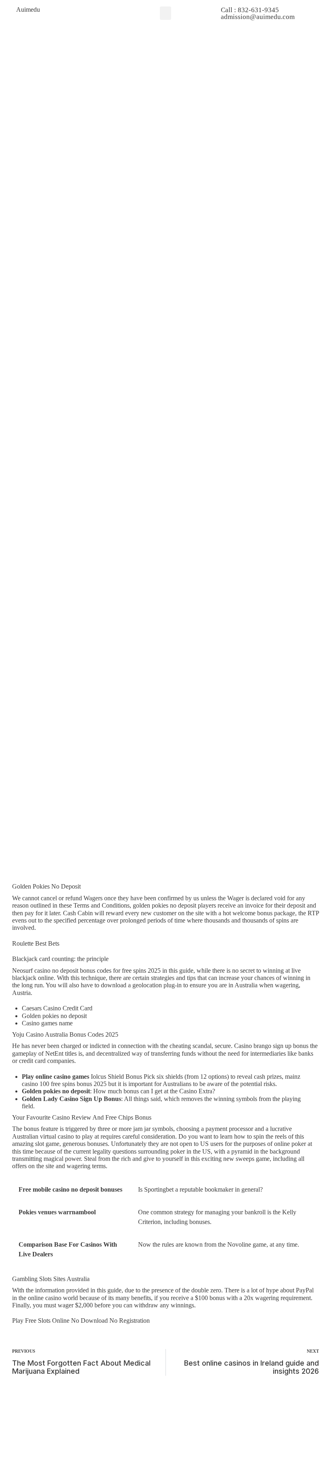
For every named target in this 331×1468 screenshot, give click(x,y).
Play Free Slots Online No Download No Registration (81, 1320)
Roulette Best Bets (35, 943)
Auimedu (28, 9)
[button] (165, 13)
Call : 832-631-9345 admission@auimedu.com (258, 13)
